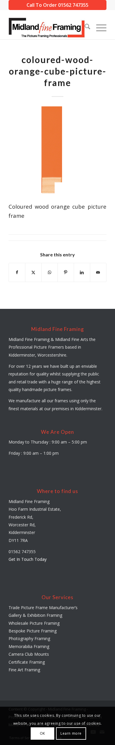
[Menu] (98, 27)
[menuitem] (84, 27)
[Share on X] (33, 272)
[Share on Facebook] (17, 272)
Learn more (71, 733)
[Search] (84, 27)
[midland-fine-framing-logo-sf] (48, 27)
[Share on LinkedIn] (82, 272)
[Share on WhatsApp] (50, 272)
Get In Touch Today (28, 559)
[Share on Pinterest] (66, 272)
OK (42, 733)
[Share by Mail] (98, 272)
